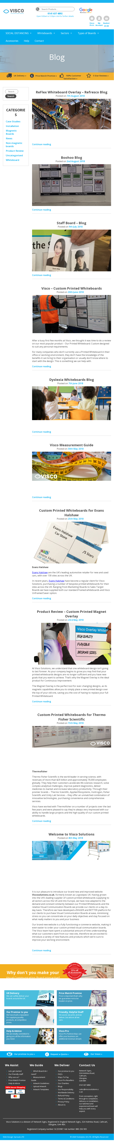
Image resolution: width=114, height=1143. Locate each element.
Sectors (65, 33)
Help (26, 40)
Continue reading (41, 144)
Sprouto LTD (19, 1137)
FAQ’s (60, 1074)
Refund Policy (63, 1095)
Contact (39, 40)
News (9, 138)
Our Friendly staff (15, 1074)
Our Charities (63, 1083)
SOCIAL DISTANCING (17, 33)
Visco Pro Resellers (66, 1080)
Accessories (12, 40)
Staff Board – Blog (71, 223)
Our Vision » (96, 1054)
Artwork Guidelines (41, 1083)
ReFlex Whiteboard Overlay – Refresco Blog (71, 92)
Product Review (15, 150)
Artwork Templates (41, 1089)
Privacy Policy (63, 1101)
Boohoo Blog (71, 157)
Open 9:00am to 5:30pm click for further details (55, 16)
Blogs (60, 1086)
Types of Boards (87, 33)
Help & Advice (14, 1083)
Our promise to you (66, 1071)
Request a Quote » (59, 1054)
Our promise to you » (24, 1054)
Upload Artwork (39, 1086)
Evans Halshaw (40, 572)
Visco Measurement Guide (71, 445)
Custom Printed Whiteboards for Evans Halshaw (71, 512)
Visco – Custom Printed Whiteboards (71, 288)
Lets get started (15, 1071)
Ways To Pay (63, 1077)
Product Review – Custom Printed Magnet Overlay (71, 613)
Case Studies (13, 121)
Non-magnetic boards (14, 144)
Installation (12, 126)
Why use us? (13, 1077)
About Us (62, 1104)
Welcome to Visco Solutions (71, 834)
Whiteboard (12, 160)
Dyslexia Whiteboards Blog (71, 379)
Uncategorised (14, 155)
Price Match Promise (17, 1080)
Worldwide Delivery (66, 1092)
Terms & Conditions (66, 1098)
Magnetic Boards (11, 132)
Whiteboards (44, 33)
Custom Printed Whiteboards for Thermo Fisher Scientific (71, 717)
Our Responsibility (65, 1089)
